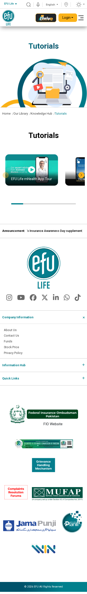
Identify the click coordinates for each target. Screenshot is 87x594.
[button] (81, 175)
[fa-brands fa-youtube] (21, 299)
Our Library (21, 113)
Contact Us (11, 335)
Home (6, 113)
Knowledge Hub (41, 113)
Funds (8, 341)
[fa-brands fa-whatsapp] (67, 299)
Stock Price (11, 347)
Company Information (17, 317)
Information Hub (14, 365)
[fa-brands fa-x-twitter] (44, 299)
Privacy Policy (13, 353)
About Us (10, 330)
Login (66, 18)
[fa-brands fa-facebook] (33, 299)
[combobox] (10, 4)
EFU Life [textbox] (9, 3)
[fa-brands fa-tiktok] (78, 299)
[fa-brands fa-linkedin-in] (56, 299)
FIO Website (53, 423)
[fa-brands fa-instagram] (9, 299)
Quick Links (10, 378)
